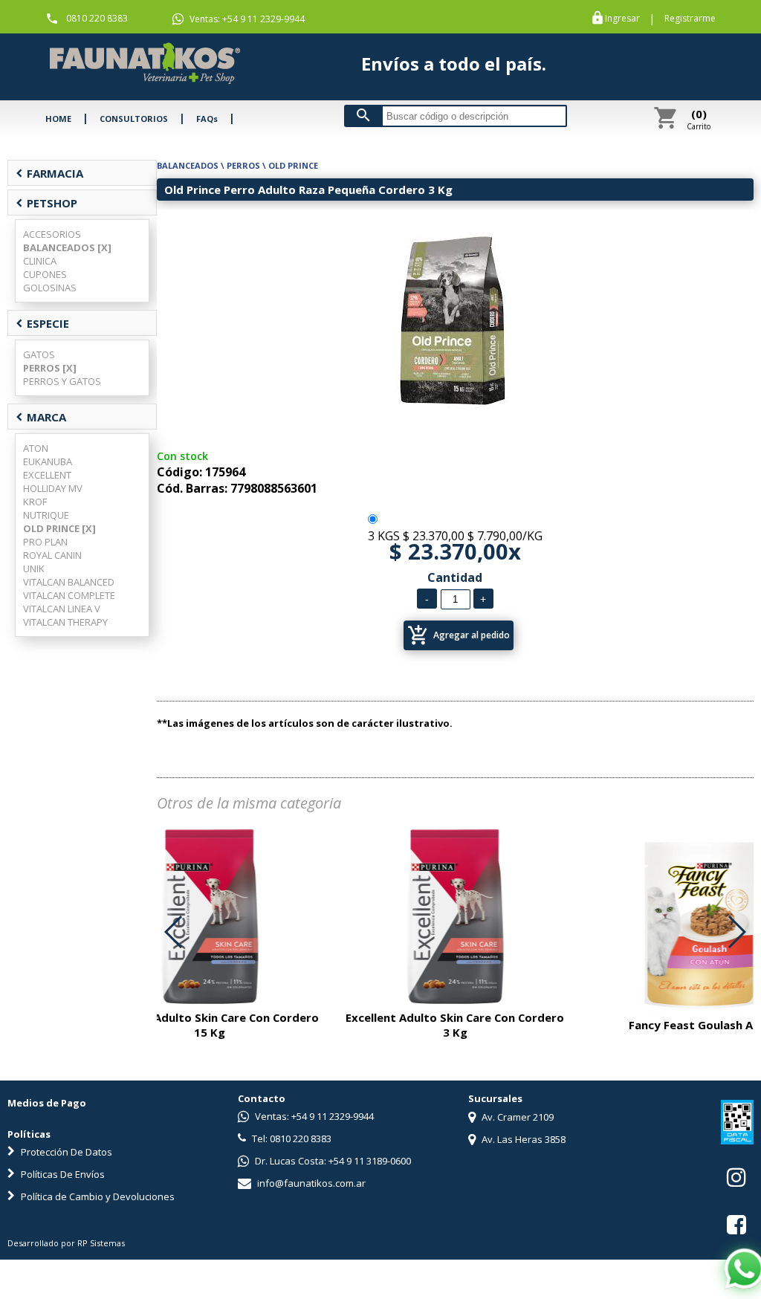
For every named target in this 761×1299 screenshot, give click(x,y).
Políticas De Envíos (62, 1174)
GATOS (39, 354)
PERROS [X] (50, 368)
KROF (35, 501)
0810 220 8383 (97, 18)
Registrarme (690, 19)
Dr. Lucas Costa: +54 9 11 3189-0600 (332, 1160)
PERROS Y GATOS (62, 381)
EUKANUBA (47, 461)
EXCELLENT (47, 475)
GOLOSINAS (50, 287)
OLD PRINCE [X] (59, 528)
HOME (58, 118)
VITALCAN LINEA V (61, 608)
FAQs (207, 118)
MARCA (41, 416)
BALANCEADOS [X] (67, 247)
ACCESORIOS (52, 234)
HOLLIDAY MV (52, 488)
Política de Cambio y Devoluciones (97, 1196)
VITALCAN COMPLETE (69, 595)
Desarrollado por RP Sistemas (66, 1242)
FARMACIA (49, 173)
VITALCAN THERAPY (65, 622)
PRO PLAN (45, 541)
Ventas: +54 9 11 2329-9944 (246, 19)
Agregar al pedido (458, 635)
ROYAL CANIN (52, 555)
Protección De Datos (65, 1152)
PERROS (243, 165)
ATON (35, 448)
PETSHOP (46, 202)
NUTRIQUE (46, 515)
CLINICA (39, 261)
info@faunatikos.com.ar (310, 1183)
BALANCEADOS (187, 165)
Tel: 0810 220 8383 (290, 1138)
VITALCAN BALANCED (68, 582)
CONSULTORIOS (134, 118)
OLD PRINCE (293, 165)
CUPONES (45, 274)
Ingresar (622, 19)
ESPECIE (42, 323)
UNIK (34, 568)
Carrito (698, 119)
